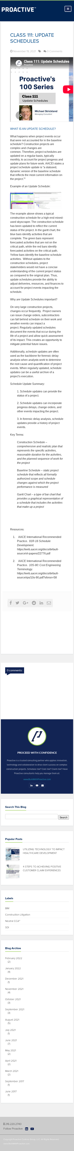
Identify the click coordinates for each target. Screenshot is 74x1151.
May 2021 (12, 1050)
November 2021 (15, 989)
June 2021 (12, 1040)
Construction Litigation (17, 914)
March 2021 (13, 1071)
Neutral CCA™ (12, 921)
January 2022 (14, 968)
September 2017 (16, 1081)
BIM (7, 908)
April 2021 (12, 1060)
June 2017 (12, 1091)
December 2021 (15, 978)
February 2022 (15, 958)
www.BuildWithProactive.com (37, 779)
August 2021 (13, 1019)
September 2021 (16, 1009)
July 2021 (12, 1030)
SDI (7, 927)
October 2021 (14, 999)
